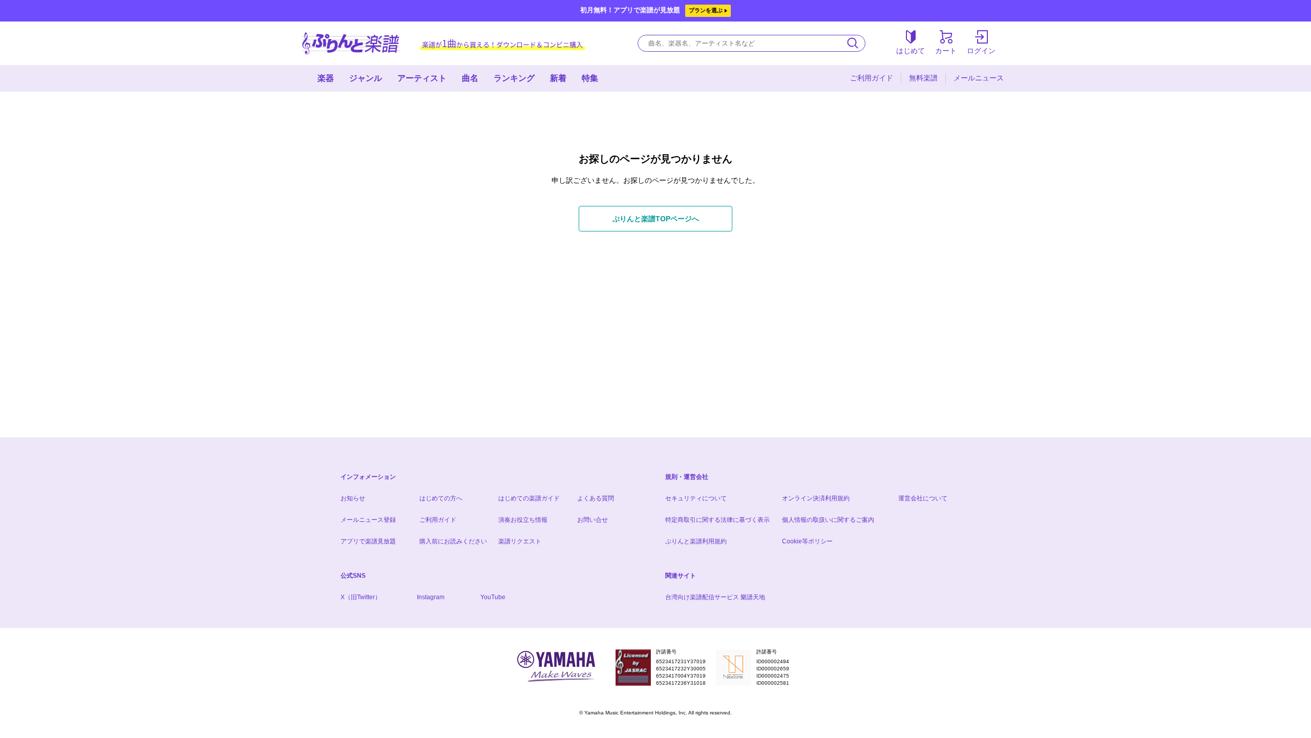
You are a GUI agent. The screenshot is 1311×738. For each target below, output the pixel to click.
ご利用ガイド (871, 78)
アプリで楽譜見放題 (368, 541)
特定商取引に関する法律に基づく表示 (717, 519)
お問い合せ (592, 519)
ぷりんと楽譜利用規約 (696, 541)
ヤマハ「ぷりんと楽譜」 (350, 43)
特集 (590, 78)
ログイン (981, 51)
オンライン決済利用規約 (816, 498)
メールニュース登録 (368, 519)
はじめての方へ (440, 498)
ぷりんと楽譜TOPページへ (655, 219)
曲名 (470, 78)
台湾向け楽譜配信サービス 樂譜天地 (715, 597)
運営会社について (922, 498)
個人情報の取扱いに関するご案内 (828, 519)
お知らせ (353, 498)
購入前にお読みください (453, 541)
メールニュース (979, 78)
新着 (558, 78)
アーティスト (422, 78)
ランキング (514, 78)
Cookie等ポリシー (807, 541)
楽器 (326, 78)
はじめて (910, 51)
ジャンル (365, 78)
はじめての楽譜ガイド (529, 498)
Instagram (431, 597)
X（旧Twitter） (361, 597)
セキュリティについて (696, 498)
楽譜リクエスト (519, 541)
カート (946, 51)
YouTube (492, 597)
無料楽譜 (923, 78)
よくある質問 (595, 498)
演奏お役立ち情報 (522, 519)
